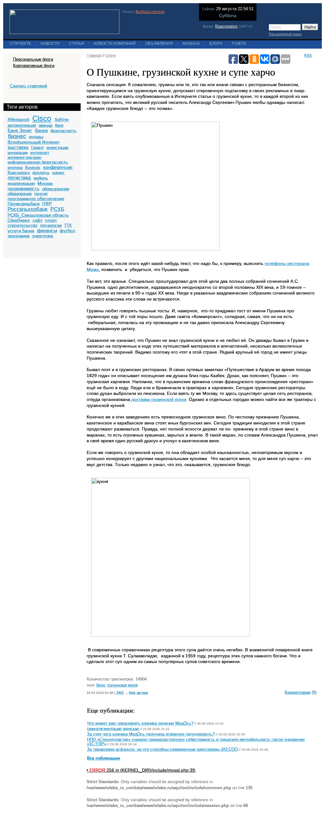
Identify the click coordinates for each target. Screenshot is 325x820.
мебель (41, 178)
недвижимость (23, 188)
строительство (22, 225)
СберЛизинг (19, 220)
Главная (94, 55)
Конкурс (33, 167)
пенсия (41, 193)
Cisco (41, 118)
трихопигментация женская (113, 729)
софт (38, 220)
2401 (120, 693)
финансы (47, 230)
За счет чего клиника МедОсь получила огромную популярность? (151, 734)
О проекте (20, 43)
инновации (18, 152)
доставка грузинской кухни (158, 399)
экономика (19, 235)
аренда (45, 125)
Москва (45, 183)
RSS (308, 55)
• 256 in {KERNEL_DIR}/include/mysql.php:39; (141, 770)
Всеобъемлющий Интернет (34, 142)
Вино (100, 685)
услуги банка (21, 230)
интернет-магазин (24, 157)
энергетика (42, 236)
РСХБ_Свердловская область (38, 215)
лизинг (58, 172)
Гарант (37, 147)
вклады (36, 136)
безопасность (63, 130)
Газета (239, 43)
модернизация (21, 183)
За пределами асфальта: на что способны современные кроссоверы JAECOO (162, 749)
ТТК (68, 225)
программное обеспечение (36, 198)
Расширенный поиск (285, 34)
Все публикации (103, 758)
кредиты (41, 172)
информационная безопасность (38, 162)
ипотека (15, 167)
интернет (39, 152)
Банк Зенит (20, 130)
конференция (57, 167)
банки (41, 130)
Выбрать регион (150, 12)
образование (20, 193)
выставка (18, 147)
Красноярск (226, 26)
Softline (62, 119)
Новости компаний (115, 43)
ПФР (47, 203)
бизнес (17, 136)
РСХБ (57, 209)
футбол (67, 230)
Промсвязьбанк (24, 203)
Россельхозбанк (27, 209)
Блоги (215, 43)
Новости (50, 43)
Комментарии (297, 692)
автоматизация (22, 125)
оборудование (55, 188)
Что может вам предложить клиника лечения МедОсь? (140, 723)
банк (59, 125)
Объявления (159, 43)
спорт (51, 220)
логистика (19, 177)
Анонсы (191, 43)
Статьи (76, 43)
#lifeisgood (18, 119)
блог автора (138, 693)
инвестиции (57, 147)
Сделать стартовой (28, 86)
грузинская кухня (122, 685)
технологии (51, 225)
